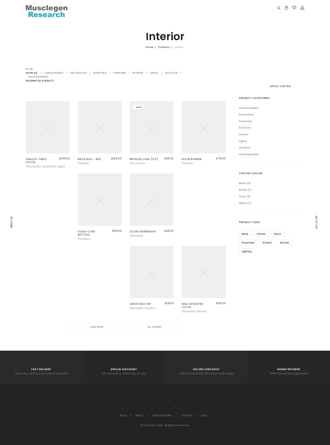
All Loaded (155, 326)
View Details (139, 163)
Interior (138, 72)
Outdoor (171, 72)
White (243, 203)
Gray (242, 196)
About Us (11, 222)
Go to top (316, 222)
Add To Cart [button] (34, 166)
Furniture (119, 72)
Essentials (100, 72)
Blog (123, 415)
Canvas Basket (54, 72)
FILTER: (29, 69)
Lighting (247, 251)
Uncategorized (38, 76)
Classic (261, 233)
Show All (32, 72)
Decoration (78, 72)
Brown (243, 190)
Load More (97, 326)
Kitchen (285, 242)
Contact (186, 415)
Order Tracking (162, 415)
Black (242, 183)
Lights (154, 72)
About (139, 415)
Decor (277, 233)
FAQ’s (204, 415)
